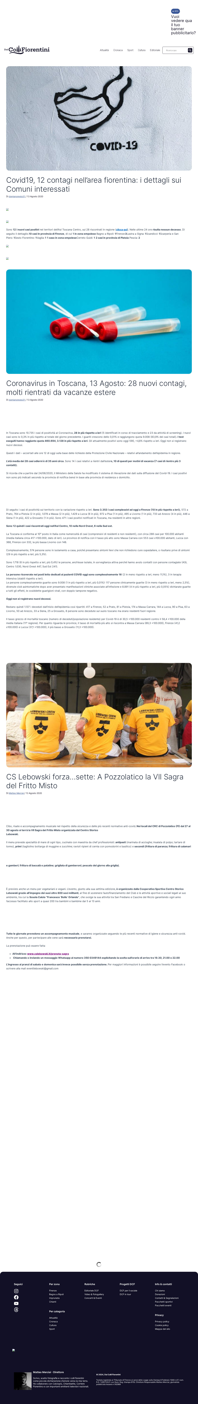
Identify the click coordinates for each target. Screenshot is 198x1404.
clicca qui (121, 229)
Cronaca (118, 50)
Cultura (141, 50)
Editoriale (155, 50)
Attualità (104, 50)
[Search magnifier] (190, 50)
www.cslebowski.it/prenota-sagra (48, 953)
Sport (130, 50)
